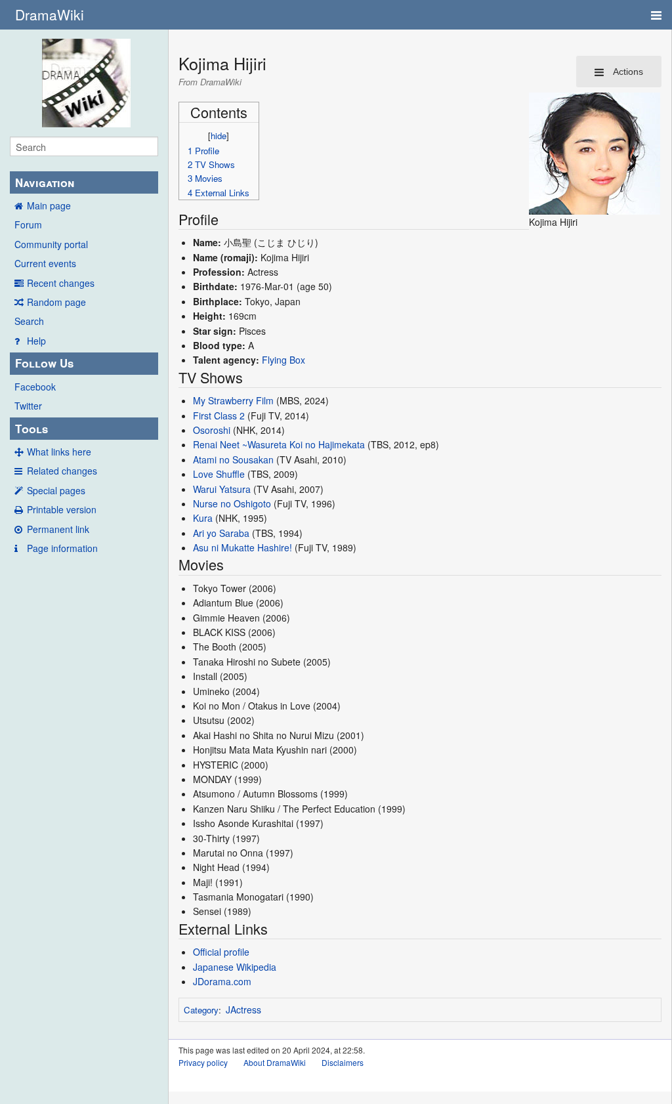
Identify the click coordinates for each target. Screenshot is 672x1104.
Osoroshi (211, 429)
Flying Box (283, 359)
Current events (45, 263)
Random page (56, 301)
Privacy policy (203, 1062)
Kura (203, 517)
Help (36, 340)
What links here (59, 451)
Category (201, 1010)
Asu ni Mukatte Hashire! (242, 547)
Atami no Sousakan (233, 459)
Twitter (28, 405)
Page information (62, 548)
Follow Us (44, 363)
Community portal (51, 244)
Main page (49, 205)
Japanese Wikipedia (234, 966)
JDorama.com (222, 981)
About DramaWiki (274, 1062)
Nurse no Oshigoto (232, 503)
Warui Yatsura (222, 489)
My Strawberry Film (233, 400)
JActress (243, 1009)
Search (29, 321)
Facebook (35, 386)
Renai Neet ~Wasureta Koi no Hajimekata (279, 444)
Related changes (62, 470)
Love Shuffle (219, 473)
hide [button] (218, 135)
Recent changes (60, 282)
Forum (28, 224)
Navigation (44, 182)
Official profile (221, 951)
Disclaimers (343, 1062)
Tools (31, 428)
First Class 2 (219, 415)
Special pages (56, 490)
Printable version (61, 509)
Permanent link (58, 529)
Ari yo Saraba (221, 533)
